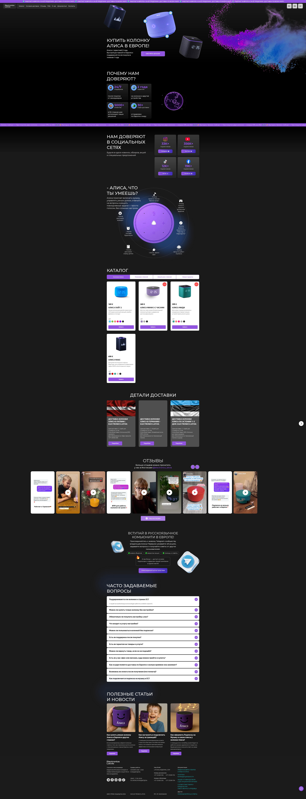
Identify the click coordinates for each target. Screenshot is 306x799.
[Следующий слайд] (301, 423)
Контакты (71, 6)
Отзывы (43, 6)
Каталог (21, 6)
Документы (61, 6)
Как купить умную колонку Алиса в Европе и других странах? (119, 737)
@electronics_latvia (162, 467)
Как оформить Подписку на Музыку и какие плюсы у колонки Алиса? (183, 737)
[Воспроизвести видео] (144, 492)
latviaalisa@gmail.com (162, 770)
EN (295, 6)
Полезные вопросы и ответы (187, 794)
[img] (165, 139)
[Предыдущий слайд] (193, 467)
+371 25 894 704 (170, 775)
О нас (54, 6)
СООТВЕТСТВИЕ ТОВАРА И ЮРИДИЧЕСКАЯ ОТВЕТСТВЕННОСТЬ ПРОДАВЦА (187, 786)
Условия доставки (32, 6)
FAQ (48, 6)
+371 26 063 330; (159, 775)
